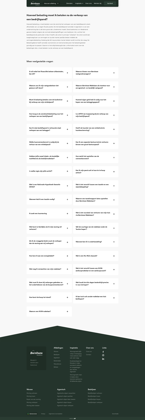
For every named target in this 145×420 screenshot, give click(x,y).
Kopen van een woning (34, 399)
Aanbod (110, 3)
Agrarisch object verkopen (65, 405)
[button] (51, 3)
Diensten (69, 3)
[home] (35, 3)
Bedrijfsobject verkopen (95, 402)
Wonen (56, 351)
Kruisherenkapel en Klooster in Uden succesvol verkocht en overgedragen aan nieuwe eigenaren (76, 366)
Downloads (115, 413)
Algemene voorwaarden (55, 413)
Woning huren (31, 396)
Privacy (43, 413)
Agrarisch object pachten (65, 396)
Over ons (88, 3)
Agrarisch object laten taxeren (66, 399)
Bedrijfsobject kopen (94, 399)
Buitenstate (57, 361)
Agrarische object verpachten (66, 393)
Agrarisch (57, 358)
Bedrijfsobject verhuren (95, 393)
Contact (88, 354)
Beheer (56, 367)
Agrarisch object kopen (64, 402)
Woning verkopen (32, 402)
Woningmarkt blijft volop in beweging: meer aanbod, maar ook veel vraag (76, 355)
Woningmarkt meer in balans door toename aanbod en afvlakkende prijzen (76, 378)
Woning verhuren (32, 393)
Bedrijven (57, 354)
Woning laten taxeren (33, 405)
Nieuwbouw (57, 364)
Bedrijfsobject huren (94, 396)
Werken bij (97, 3)
